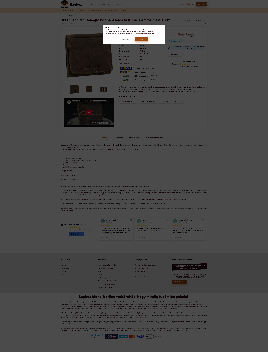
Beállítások (125, 39)
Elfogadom (140, 39)
